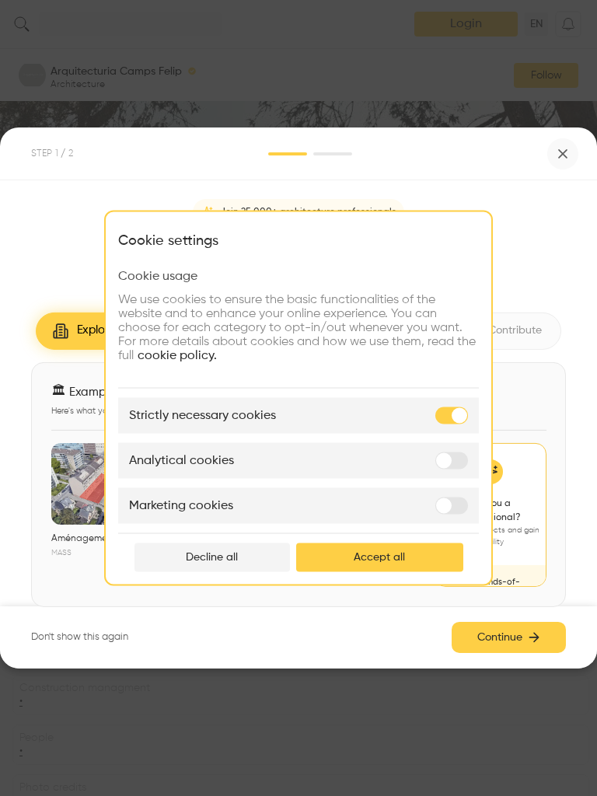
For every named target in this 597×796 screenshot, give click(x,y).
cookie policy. (177, 356)
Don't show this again (79, 637)
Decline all (212, 557)
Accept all (379, 557)
